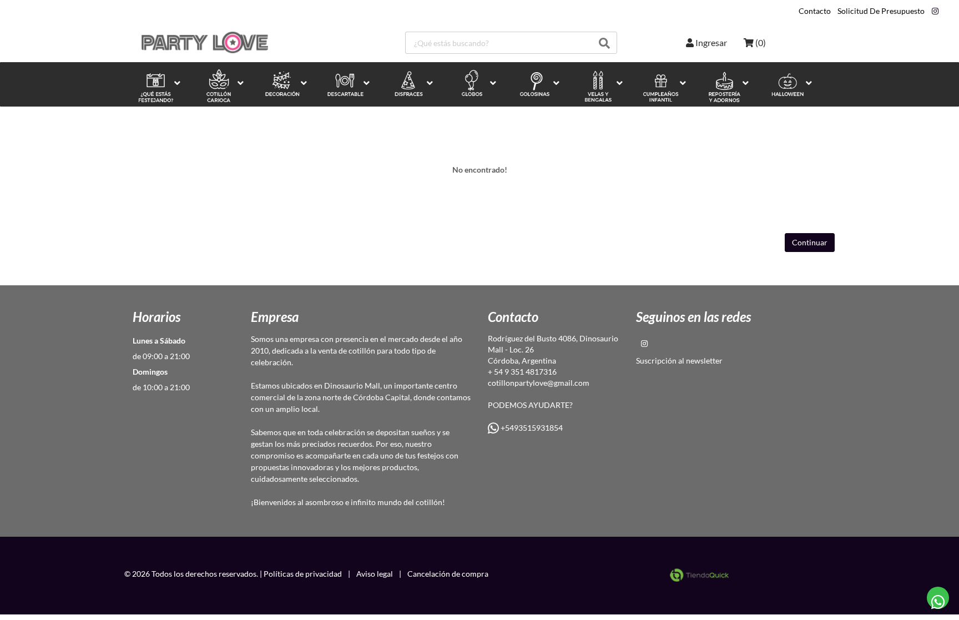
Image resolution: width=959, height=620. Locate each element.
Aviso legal (374, 573)
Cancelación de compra (447, 573)
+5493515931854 (531, 427)
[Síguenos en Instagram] (935, 11)
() (760, 42)
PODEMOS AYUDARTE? (530, 405)
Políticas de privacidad (303, 573)
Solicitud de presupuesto (881, 11)
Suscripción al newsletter (679, 360)
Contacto (815, 11)
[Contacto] (938, 598)
